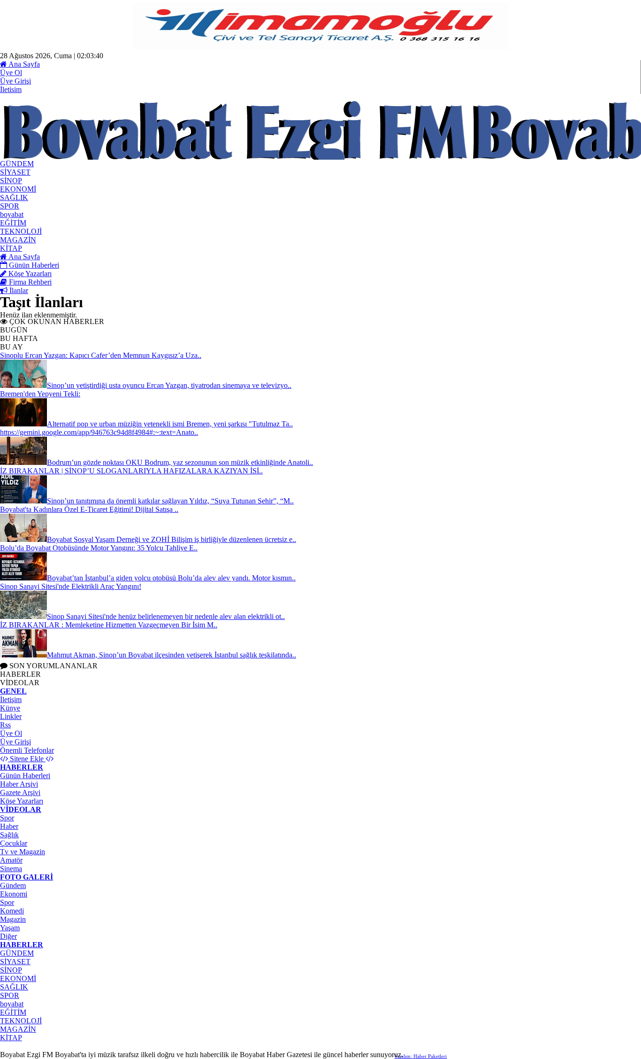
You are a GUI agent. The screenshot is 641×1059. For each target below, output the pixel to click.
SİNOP (11, 970)
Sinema (11, 869)
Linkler (11, 716)
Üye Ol (11, 73)
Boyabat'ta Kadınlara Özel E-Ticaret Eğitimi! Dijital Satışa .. (89, 509)
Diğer (8, 936)
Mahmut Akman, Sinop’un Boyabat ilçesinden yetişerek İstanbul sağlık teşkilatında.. (171, 655)
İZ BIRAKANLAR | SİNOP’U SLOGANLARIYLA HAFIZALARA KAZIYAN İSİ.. (131, 471)
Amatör (11, 860)
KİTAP (11, 1038)
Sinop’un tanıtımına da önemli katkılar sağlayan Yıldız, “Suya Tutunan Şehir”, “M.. (170, 501)
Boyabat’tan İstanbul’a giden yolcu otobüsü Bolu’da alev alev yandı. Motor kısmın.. (171, 578)
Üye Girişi (15, 81)
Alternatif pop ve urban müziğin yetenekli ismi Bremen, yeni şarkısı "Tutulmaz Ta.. (170, 424)
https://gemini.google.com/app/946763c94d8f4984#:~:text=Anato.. (99, 432)
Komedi (12, 911)
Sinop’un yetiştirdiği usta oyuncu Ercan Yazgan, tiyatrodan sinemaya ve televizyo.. (169, 385)
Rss (5, 725)
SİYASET (15, 962)
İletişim (11, 699)
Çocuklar (13, 843)
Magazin (13, 919)
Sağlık (9, 835)
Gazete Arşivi (20, 792)
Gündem (13, 885)
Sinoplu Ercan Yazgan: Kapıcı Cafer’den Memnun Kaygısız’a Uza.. (100, 355)
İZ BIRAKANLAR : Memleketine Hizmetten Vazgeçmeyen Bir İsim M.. (108, 625)
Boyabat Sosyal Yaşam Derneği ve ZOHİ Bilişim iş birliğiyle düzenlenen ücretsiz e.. (171, 539)
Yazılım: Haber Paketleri (420, 1056)
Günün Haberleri (25, 776)
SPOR (9, 995)
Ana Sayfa (23, 64)
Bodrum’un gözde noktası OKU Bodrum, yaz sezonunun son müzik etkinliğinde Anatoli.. (180, 462)
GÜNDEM (17, 953)
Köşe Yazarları (21, 801)
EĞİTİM (13, 1012)
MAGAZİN (18, 1029)
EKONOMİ (18, 978)
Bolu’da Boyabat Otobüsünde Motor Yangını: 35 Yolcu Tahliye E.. (99, 548)
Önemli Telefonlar (27, 750)
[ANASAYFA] (103, 157)
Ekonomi (13, 894)
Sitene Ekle (27, 759)
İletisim (11, 89)
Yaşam (10, 928)
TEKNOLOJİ (21, 1021)
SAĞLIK (14, 987)
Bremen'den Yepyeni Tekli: (40, 394)
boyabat (11, 1004)
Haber (9, 826)
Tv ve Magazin (22, 852)
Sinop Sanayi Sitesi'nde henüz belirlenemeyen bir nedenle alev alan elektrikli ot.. (166, 616)
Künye (10, 708)
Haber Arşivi (19, 784)
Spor (7, 818)
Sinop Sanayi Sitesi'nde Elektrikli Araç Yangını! (70, 586)
